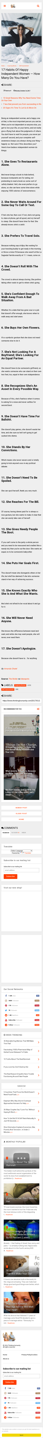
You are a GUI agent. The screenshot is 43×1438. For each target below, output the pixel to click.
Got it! (21, 1435)
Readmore (18, 1178)
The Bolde (13, 679)
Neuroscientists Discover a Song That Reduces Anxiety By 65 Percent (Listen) (20, 1234)
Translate (28, 853)
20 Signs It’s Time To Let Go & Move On (19, 108)
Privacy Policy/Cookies (30, 1355)
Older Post (21, 813)
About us (6, 1359)
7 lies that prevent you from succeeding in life (22, 104)
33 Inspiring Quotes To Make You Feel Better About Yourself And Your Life (20, 749)
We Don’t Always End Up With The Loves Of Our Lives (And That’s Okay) (20, 792)
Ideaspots (25, 679)
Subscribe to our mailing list (13, 866)
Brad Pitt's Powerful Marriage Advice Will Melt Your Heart (19, 1306)
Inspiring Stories (11, 66)
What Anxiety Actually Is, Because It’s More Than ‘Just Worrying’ (20, 772)
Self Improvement (24, 66)
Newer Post (21, 808)
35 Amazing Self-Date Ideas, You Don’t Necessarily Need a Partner (20, 729)
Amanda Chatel (10, 669)
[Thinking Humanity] (13, 6)
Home (3, 66)
